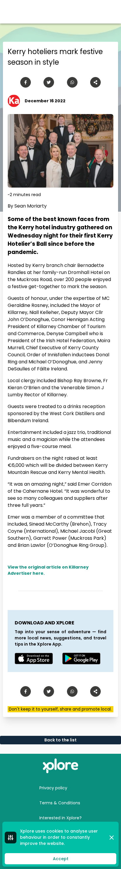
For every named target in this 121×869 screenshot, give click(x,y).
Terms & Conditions (59, 803)
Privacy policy (53, 788)
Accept (60, 859)
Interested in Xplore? (60, 818)
